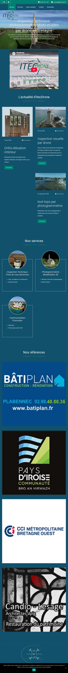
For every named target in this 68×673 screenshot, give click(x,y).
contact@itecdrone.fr (59, 2)
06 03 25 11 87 (44, 2)
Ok (34, 670)
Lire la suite (9, 167)
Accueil (12, 7)
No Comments (26, 140)
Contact (41, 7)
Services (20, 7)
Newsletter (50, 7)
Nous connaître (31, 7)
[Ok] (66, 668)
